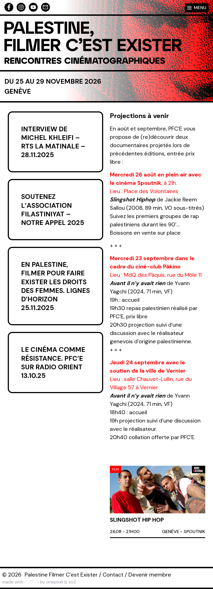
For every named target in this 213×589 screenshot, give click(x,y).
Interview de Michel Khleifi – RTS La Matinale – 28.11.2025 (53, 142)
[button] (194, 471)
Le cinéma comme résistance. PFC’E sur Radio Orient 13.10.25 (53, 362)
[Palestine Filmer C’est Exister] (93, 43)
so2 (72, 582)
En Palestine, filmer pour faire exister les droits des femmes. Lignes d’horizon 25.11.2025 (55, 286)
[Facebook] (8, 7)
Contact (113, 574)
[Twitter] (33, 7)
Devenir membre (149, 574)
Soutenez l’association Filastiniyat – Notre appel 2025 (52, 209)
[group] (157, 502)
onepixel (54, 582)
